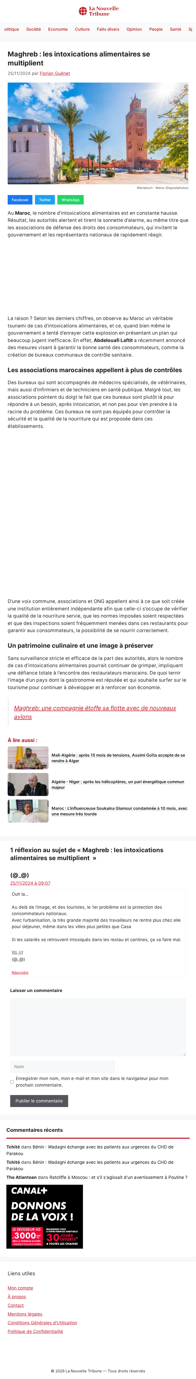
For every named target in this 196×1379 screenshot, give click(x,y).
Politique (10, 29)
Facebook (20, 200)
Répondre (20, 972)
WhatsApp (71, 200)
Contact (16, 1305)
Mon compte (20, 1288)
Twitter (45, 200)
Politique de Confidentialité (35, 1331)
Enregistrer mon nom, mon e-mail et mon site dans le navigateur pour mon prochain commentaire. (92, 1082)
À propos (17, 1296)
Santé (175, 29)
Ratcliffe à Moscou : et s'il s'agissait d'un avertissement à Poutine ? (119, 1177)
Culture (82, 29)
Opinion (134, 29)
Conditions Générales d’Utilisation (42, 1322)
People (156, 29)
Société (33, 29)
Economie (58, 29)
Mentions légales (25, 1314)
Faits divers (108, 29)
